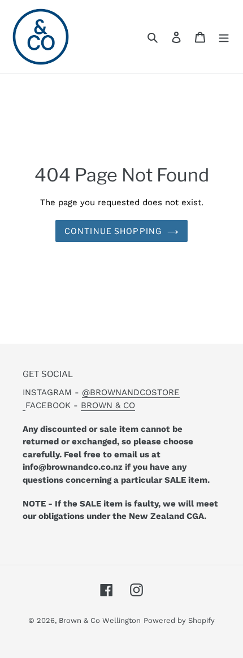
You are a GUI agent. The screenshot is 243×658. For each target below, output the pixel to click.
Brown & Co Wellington (100, 620)
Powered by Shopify (179, 620)
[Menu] (224, 36)
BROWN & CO (108, 405)
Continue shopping (113, 231)
